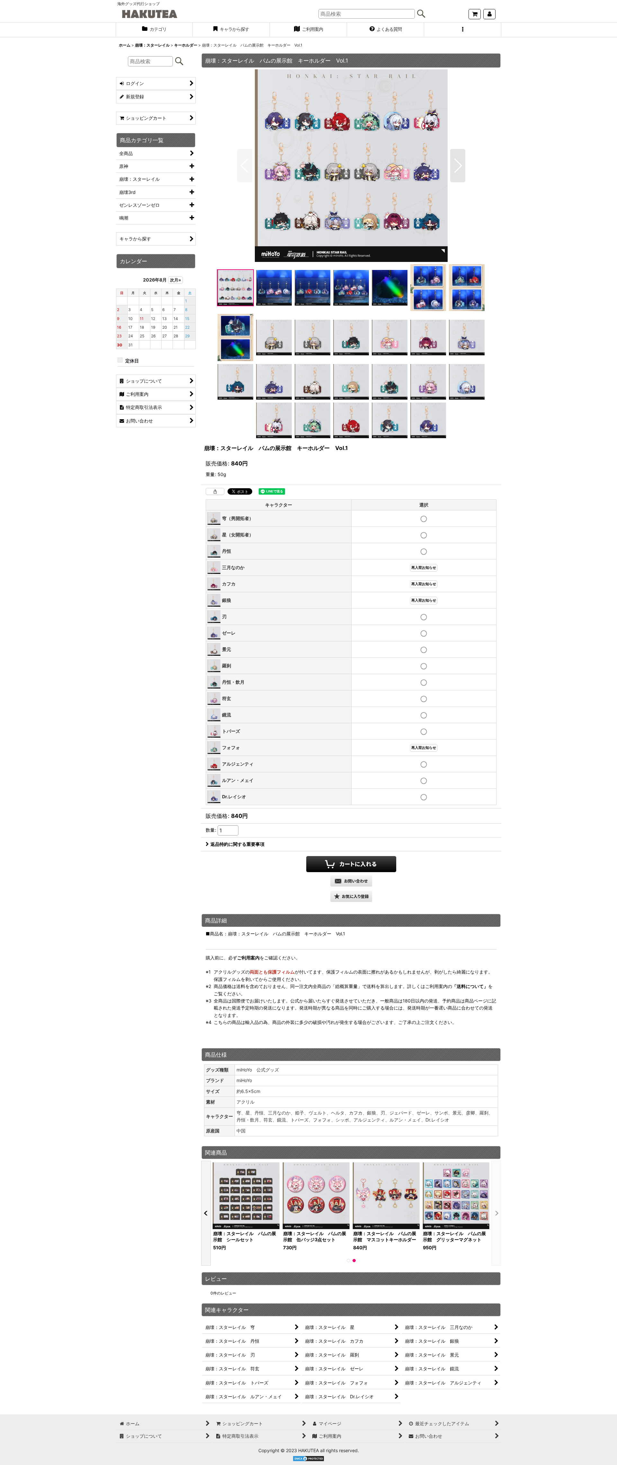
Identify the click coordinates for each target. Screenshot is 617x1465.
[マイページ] (489, 14)
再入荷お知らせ (423, 568)
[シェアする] (215, 491)
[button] (462, 30)
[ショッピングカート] (475, 14)
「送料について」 (470, 986)
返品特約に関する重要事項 (237, 844)
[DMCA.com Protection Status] (308, 1458)
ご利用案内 (248, 957)
